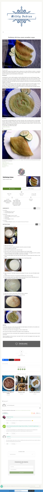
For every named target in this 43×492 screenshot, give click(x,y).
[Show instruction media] (36, 224)
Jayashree (8, 436)
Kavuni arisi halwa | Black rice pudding (8, 393)
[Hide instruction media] (39, 224)
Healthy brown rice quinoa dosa (7, 163)
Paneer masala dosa (5, 162)
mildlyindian (5, 363)
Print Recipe (12, 188)
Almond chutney (6, 127)
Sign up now (11, 490)
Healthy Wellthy (18, 159)
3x (39, 208)
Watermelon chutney (7, 129)
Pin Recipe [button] (32, 188)
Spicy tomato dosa (5, 165)
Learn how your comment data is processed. (23, 410)
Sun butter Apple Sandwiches (35, 392)
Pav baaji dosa (4, 164)
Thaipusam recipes (21, 392)
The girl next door (10, 416)
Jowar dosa (4, 161)
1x (34, 208)
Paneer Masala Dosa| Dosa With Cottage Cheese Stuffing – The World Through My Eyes (23, 426)
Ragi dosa (3, 166)
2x (36, 208)
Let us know (21, 344)
